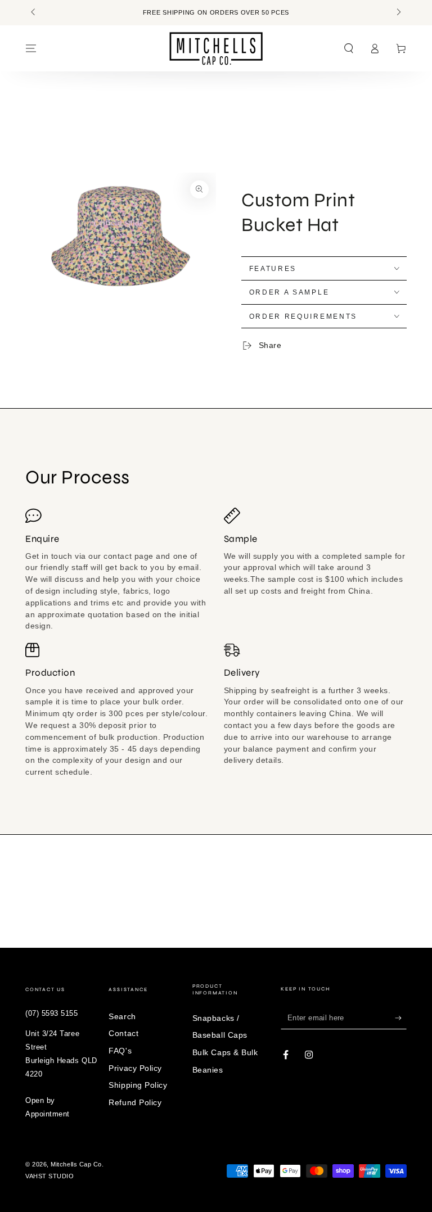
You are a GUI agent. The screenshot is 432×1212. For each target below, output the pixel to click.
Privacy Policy (135, 1068)
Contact (123, 1033)
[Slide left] (34, 13)
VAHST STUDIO (49, 1176)
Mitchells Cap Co (76, 1164)
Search (122, 1016)
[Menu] (31, 48)
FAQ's (120, 1050)
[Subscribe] (401, 1018)
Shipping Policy (138, 1084)
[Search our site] (348, 48)
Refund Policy (135, 1102)
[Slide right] (398, 13)
